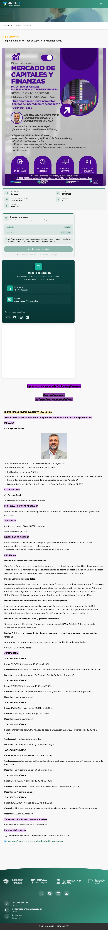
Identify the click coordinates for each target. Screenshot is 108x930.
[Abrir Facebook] (50, 893)
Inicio (6, 25)
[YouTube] (8, 317)
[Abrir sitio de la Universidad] (58, 893)
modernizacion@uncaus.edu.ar (26, 301)
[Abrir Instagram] (41, 893)
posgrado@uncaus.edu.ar (20, 841)
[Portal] (27, 317)
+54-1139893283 (21, 290)
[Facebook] (14, 317)
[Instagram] (21, 317)
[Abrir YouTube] (67, 893)
